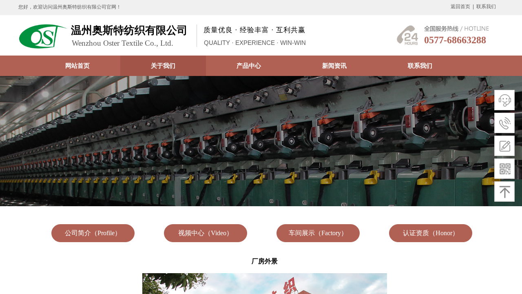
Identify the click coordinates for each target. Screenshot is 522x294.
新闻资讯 (334, 65)
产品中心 (249, 65)
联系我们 (420, 65)
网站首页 (77, 65)
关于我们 (163, 65)
